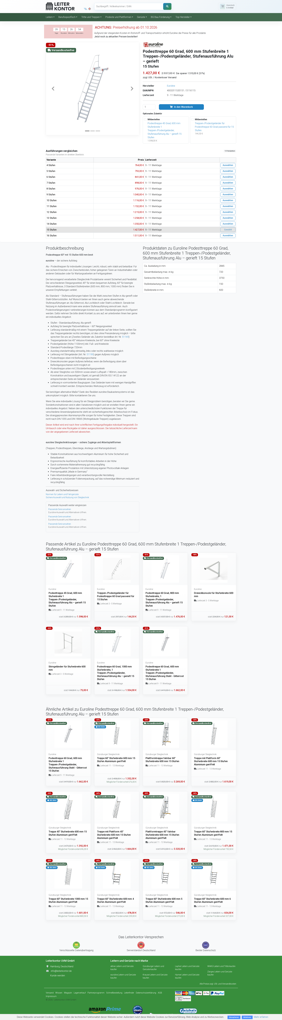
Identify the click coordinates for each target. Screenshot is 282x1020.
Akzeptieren (234, 1017)
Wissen (58, 993)
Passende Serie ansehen (59, 509)
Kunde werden (57, 975)
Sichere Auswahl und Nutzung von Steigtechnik (67, 497)
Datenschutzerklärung (146, 993)
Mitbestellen (154, 119)
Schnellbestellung (114, 993)
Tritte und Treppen (90, 17)
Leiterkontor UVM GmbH (65, 1000)
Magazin (68, 993)
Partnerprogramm (96, 993)
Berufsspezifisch (66, 17)
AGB (160, 993)
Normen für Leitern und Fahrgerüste (62, 494)
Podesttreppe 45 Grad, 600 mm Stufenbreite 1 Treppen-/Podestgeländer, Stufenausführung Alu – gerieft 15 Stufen (165, 130)
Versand (50, 993)
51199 (90, 354)
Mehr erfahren (261, 1017)
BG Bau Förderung (160, 17)
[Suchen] (167, 6)
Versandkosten (229, 984)
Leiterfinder (129, 993)
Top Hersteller (183, 17)
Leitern (49, 17)
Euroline (171, 85)
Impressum (51, 996)
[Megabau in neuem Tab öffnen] (85, 9)
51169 (125, 336)
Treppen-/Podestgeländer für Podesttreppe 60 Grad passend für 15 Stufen (214, 127)
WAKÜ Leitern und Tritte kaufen (221, 966)
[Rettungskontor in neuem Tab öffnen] (89, 9)
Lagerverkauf (80, 993)
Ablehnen (247, 1017)
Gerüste (141, 17)
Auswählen (228, 165)
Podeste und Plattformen (118, 17)
